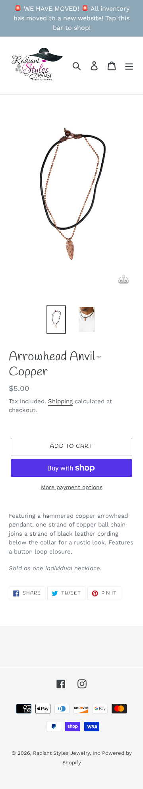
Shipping (60, 401)
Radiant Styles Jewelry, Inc (66, 753)
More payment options (71, 487)
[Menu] (129, 65)
